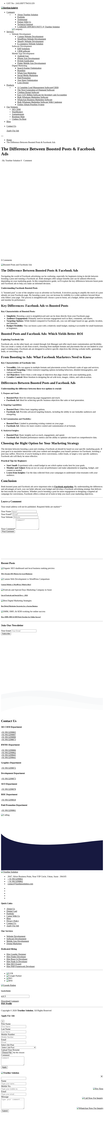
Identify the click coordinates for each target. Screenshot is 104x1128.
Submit (5, 1111)
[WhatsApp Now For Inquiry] (90, 1108)
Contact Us (11, 126)
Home (9, 140)
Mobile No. (6, 1086)
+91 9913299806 (8, 750)
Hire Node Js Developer (16, 961)
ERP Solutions (23, 49)
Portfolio (21, 17)
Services (10, 32)
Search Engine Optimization (29, 68)
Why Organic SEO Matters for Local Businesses (16, 574)
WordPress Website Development (31, 39)
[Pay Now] (98, 1089)
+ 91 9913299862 (15, 881)
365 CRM (16, 109)
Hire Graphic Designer (16, 954)
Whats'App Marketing (26, 73)
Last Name (5, 1029)
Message (5, 1097)
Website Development (15, 936)
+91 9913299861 (8, 810)
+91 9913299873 (8, 779)
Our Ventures (12, 107)
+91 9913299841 (8, 757)
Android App (23, 56)
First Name (6, 1024)
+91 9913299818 (8, 800)
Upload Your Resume (10, 1050)
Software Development (16, 939)
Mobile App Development (17, 941)
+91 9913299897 (8, 735)
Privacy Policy (12, 921)
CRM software (23, 51)
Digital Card (11, 911)
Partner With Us (24, 22)
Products (10, 85)
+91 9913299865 (8, 732)
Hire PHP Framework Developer (20, 966)
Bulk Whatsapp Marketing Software (32, 97)
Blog (8, 121)
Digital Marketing (14, 943)
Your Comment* (8, 529)
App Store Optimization (27, 80)
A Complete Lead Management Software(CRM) (38, 87)
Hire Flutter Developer (16, 957)
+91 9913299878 (8, 789)
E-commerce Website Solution (30, 44)
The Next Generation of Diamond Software (36, 90)
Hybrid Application (25, 61)
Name (3, 1081)
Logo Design (23, 83)
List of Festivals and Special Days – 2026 (14, 595)
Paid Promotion (24, 78)
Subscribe (6, 634)
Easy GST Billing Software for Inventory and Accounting (42, 95)
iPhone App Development (28, 58)
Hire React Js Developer (16, 959)
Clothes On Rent (19, 119)
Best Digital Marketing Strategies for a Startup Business (19, 606)
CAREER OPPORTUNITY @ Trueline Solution (38, 27)
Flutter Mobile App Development (31, 63)
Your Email (6, 631)
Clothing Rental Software (28, 92)
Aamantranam (18, 114)
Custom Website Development (30, 36)
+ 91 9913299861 (15, 879)
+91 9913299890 (8, 737)
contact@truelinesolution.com (20, 884)
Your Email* (6, 514)
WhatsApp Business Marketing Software (34, 100)
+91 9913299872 (8, 768)
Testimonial (22, 19)
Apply (4, 1067)
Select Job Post (7, 1045)
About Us (10, 909)
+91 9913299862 (8, 752)
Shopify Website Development (30, 41)
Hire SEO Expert (13, 964)
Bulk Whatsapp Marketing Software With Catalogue (39, 102)
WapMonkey (17, 112)
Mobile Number (8, 1034)
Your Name (6, 511)
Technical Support (25, 24)
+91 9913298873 (8, 739)
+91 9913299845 (8, 755)
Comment (5, 1055)
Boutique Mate (18, 117)
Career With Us (13, 916)
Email (3, 1040)
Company (10, 12)
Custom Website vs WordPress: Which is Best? (16, 584)
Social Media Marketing (27, 75)
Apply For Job (12, 131)
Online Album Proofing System (30, 104)
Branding (21, 70)
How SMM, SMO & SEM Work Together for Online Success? (21, 617)
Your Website (7, 517)
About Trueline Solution (27, 14)
